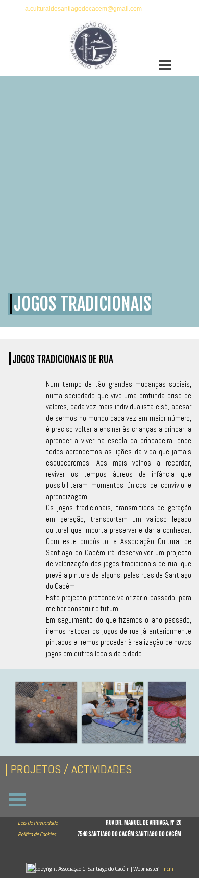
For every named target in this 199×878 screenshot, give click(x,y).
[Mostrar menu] (165, 65)
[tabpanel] (99, 8)
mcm (167, 869)
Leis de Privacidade (38, 823)
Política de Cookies (37, 834)
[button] (46, 713)
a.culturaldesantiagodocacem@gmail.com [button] (83, 8)
